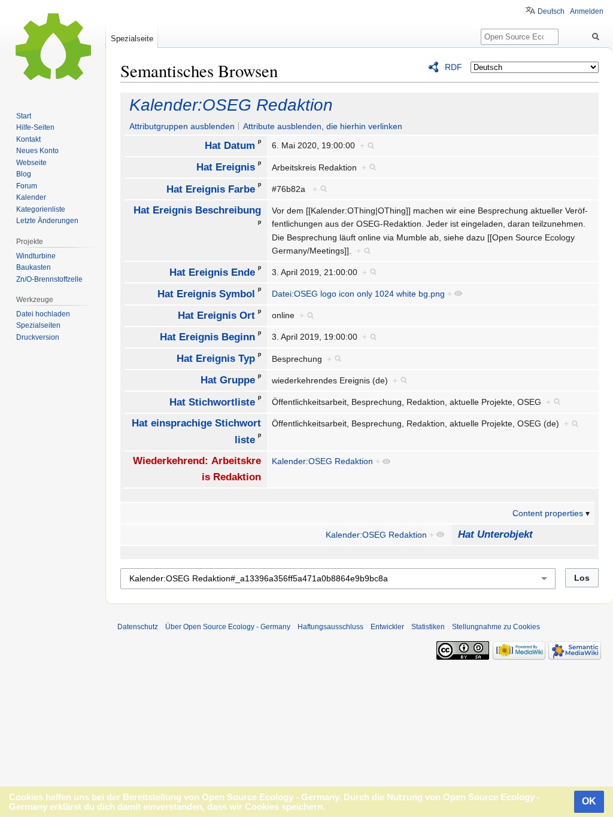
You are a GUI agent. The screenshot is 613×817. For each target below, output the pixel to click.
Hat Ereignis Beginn (207, 337)
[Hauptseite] (53, 48)
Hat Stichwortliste (212, 401)
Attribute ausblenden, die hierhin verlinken (322, 126)
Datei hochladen (43, 314)
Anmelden (586, 11)
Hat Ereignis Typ (216, 358)
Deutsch (551, 11)
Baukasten (33, 267)
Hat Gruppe (228, 380)
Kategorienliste (40, 209)
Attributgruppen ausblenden (182, 126)
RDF (453, 67)
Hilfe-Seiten (35, 127)
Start (23, 116)
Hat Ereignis (225, 167)
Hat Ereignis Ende (212, 272)
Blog (23, 174)
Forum (26, 186)
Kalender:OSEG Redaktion (231, 105)
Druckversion (37, 337)
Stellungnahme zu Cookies (496, 627)
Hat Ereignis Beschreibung (197, 210)
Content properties (547, 513)
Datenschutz (137, 627)
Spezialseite (132, 38)
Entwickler (387, 627)
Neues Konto (37, 151)
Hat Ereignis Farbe (210, 188)
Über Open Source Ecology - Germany (227, 627)
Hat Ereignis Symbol (206, 293)
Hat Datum (230, 145)
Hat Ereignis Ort (216, 315)
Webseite (31, 162)
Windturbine (36, 256)
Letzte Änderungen (47, 221)
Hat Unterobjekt (495, 534)
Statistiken (428, 627)
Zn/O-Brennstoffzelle (49, 279)
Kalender (31, 197)
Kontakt (28, 139)
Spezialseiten (38, 325)
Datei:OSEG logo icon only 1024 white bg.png (358, 293)
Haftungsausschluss (330, 627)
